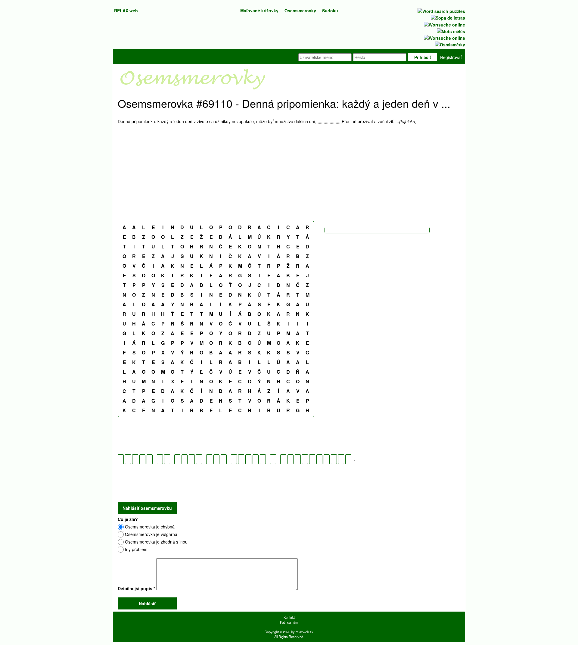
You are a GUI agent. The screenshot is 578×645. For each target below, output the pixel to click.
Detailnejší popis (136, 588)
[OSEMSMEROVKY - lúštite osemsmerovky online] (193, 79)
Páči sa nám (289, 622)
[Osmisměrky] (449, 44)
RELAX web (126, 11)
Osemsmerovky (300, 11)
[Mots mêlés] (450, 31)
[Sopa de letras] (447, 17)
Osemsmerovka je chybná (150, 527)
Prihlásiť (422, 57)
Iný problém (136, 549)
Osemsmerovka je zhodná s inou (156, 542)
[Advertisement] (289, 172)
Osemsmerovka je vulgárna (151, 534)
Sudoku (330, 11)
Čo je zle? (128, 519)
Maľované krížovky (259, 11)
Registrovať (451, 57)
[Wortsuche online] (444, 24)
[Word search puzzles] (440, 11)
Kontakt (289, 617)
